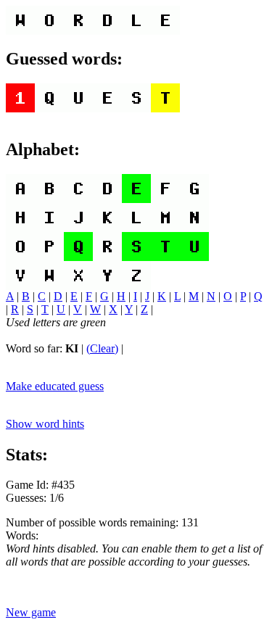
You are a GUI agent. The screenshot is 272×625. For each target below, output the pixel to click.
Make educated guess (55, 386)
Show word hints (45, 424)
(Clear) (102, 348)
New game (31, 612)
